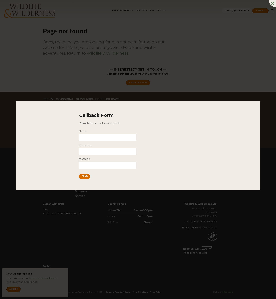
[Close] (272, 3)
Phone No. (85, 145)
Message (84, 158)
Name (83, 131)
